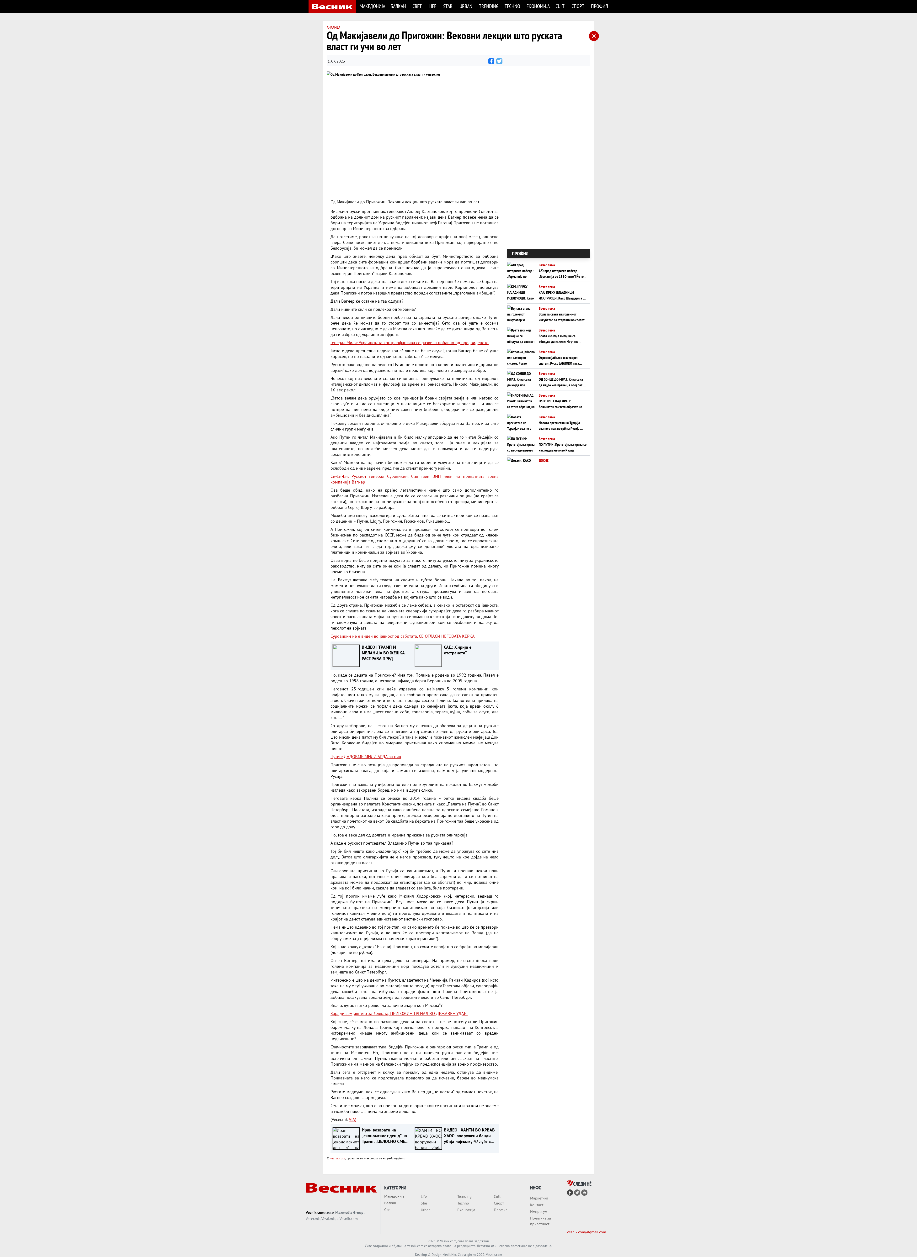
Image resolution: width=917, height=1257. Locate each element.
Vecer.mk (313, 1218)
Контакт (536, 1204)
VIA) (352, 1119)
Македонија (372, 6)
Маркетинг (539, 1198)
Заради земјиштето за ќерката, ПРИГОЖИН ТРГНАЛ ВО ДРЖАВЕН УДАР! (399, 1013)
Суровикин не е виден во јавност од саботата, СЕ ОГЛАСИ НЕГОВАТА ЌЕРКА (403, 636)
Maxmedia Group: (349, 1212)
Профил (599, 6)
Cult (560, 6)
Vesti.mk (328, 1218)
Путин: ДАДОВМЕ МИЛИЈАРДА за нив (366, 756)
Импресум (538, 1211)
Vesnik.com (315, 1212)
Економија (538, 6)
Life (432, 6)
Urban (465, 6)
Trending (489, 6)
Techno (512, 6)
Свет (417, 6)
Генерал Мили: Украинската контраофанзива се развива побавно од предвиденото (410, 342)
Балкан (398, 6)
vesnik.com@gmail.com (586, 1232)
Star (448, 6)
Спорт (577, 6)
